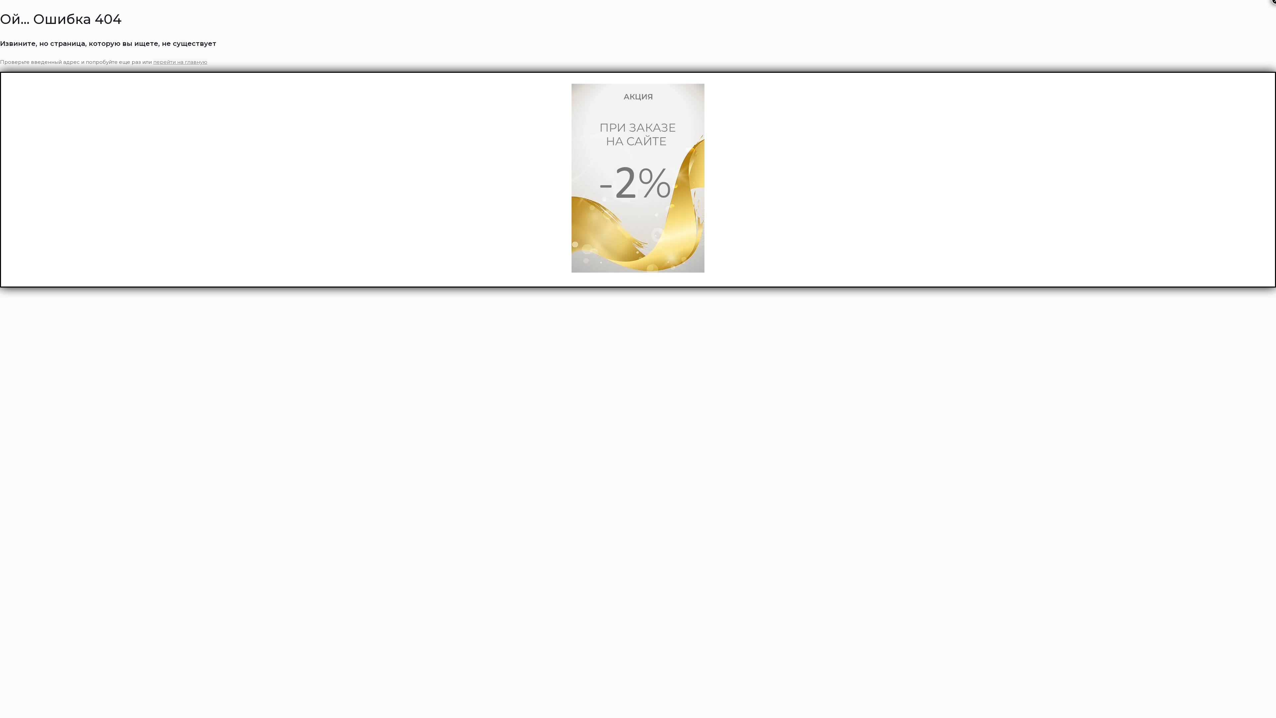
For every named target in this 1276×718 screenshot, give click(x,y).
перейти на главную (180, 62)
